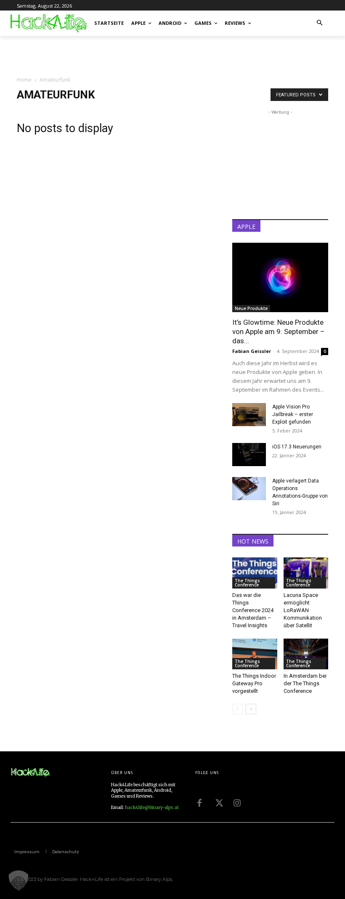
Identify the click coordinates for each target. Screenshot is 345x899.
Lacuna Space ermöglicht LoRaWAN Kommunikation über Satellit (303, 610)
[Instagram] (237, 802)
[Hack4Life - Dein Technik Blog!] (30, 772)
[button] (320, 23)
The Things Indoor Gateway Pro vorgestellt (254, 683)
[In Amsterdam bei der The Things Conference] (306, 654)
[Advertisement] (115, 54)
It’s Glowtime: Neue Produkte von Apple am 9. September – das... (278, 331)
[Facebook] (199, 802)
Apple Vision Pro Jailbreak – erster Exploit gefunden (292, 414)
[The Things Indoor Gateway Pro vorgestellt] (254, 654)
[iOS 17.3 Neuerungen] (249, 454)
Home (24, 79)
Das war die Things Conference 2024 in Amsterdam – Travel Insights (252, 610)
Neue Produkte (251, 308)
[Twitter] (218, 802)
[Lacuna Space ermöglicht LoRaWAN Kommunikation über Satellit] (306, 572)
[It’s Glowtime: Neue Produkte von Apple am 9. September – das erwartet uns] (280, 277)
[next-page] (251, 709)
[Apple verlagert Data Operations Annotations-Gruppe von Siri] (249, 488)
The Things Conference (247, 583)
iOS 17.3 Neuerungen (296, 447)
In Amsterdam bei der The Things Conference (305, 683)
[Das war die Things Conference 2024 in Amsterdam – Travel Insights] (254, 572)
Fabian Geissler (251, 351)
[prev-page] (237, 709)
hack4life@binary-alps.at (152, 807)
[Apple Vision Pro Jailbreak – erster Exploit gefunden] (249, 414)
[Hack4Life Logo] (48, 23)
